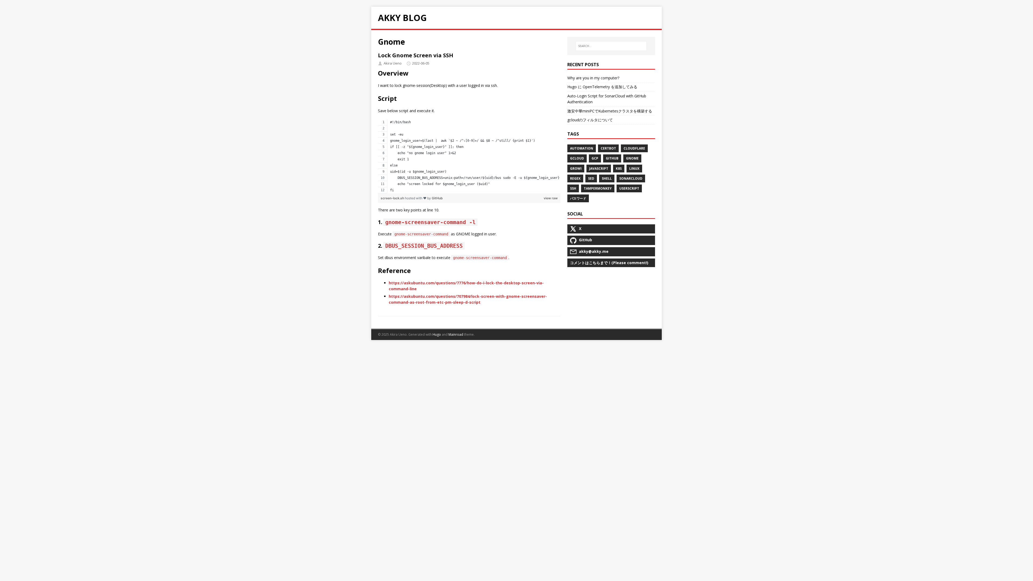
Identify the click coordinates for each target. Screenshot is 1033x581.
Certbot (608, 148)
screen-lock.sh (393, 198)
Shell (607, 178)
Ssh (573, 188)
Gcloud (577, 158)
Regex (575, 178)
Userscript (629, 188)
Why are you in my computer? (593, 77)
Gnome (632, 158)
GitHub (437, 198)
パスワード (578, 198)
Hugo (437, 334)
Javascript (598, 168)
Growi (576, 168)
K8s (619, 168)
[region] (469, 156)
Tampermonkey (598, 188)
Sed (591, 178)
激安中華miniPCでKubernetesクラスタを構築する (609, 111)
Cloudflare (634, 148)
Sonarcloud (630, 178)
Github (612, 158)
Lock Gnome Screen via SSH (415, 55)
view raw (551, 198)
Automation (581, 148)
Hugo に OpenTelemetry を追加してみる (602, 86)
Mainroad (455, 334)
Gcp (595, 158)
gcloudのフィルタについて (590, 119)
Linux (634, 168)
